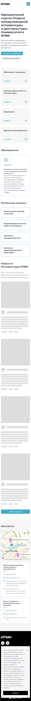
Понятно (16, 693)
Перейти (7, 81)
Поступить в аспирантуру (12, 53)
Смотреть (7, 139)
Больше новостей (15, 512)
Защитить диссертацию (11, 58)
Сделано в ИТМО (17, 698)
